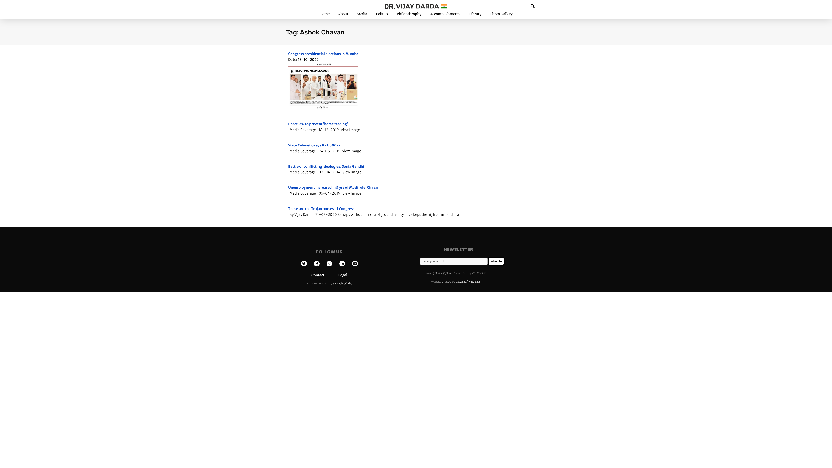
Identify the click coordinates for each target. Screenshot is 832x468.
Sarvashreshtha (342, 283)
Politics (382, 14)
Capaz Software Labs (468, 281)
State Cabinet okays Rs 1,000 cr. (314, 145)
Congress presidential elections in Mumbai (323, 54)
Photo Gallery (501, 14)
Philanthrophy (409, 14)
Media (362, 14)
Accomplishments (445, 14)
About (343, 14)
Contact (324, 275)
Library (475, 14)
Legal (342, 275)
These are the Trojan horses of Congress (321, 208)
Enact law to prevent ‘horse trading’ (318, 124)
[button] (532, 6)
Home (325, 14)
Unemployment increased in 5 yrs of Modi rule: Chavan (333, 187)
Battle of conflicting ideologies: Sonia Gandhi (326, 166)
